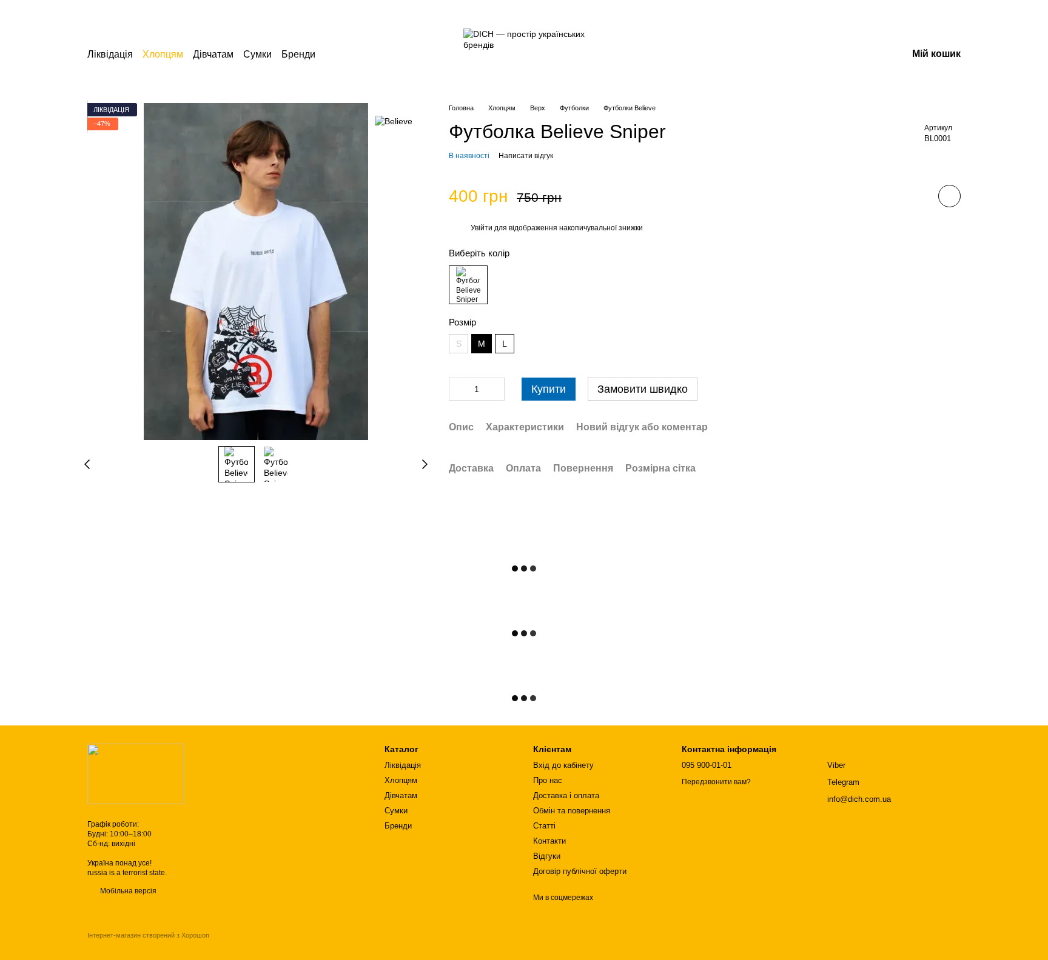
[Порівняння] (803, 54)
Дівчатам (213, 54)
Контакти (549, 840)
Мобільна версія (127, 891)
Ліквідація (110, 54)
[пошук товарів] (337, 54)
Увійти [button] (481, 228)
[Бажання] (834, 54)
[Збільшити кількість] (495, 390)
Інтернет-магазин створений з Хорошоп (148, 935)
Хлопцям (163, 54)
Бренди (298, 54)
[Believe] (393, 121)
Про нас (547, 780)
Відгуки (546, 856)
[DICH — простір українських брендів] (135, 773)
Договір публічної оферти (579, 871)
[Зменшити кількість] (457, 390)
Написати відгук (526, 156)
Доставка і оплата (566, 795)
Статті (544, 825)
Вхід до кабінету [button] (563, 765)
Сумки (257, 54)
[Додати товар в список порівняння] (915, 196)
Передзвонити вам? (716, 782)
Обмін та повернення (571, 810)
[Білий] (468, 284)
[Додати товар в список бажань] (949, 196)
